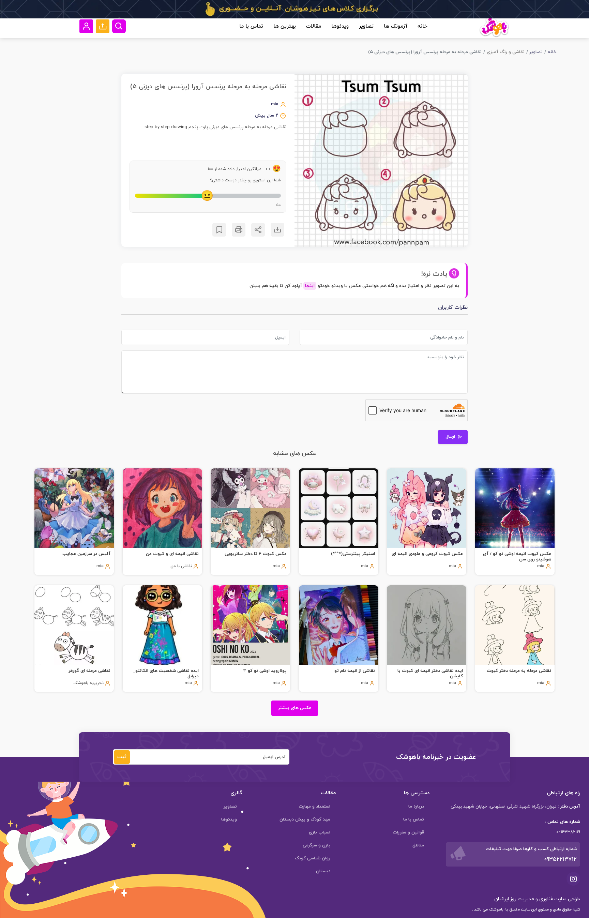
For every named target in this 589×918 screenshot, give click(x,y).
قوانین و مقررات (408, 832)
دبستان (323, 871)
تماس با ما (251, 26)
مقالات (313, 26)
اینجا (310, 286)
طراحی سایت (566, 899)
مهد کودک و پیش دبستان (305, 819)
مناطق (418, 845)
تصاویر (366, 26)
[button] (102, 26)
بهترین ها (284, 26)
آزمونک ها (395, 26)
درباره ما (416, 806)
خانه (422, 26)
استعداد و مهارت (314, 806)
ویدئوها (340, 26)
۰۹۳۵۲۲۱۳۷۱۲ (560, 859)
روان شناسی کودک (312, 858)
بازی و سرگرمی (316, 845)
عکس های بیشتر (294, 708)
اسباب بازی (319, 832)
